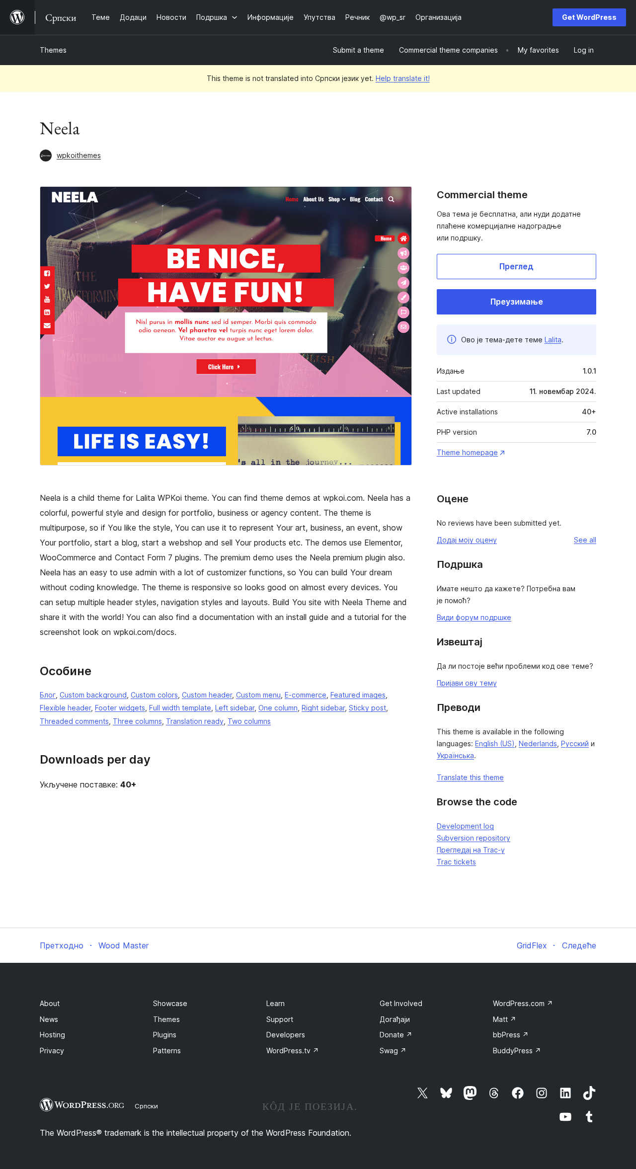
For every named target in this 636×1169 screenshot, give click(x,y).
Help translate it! (403, 78)
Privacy (52, 1050)
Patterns (167, 1050)
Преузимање (516, 302)
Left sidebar (234, 707)
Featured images (358, 695)
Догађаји (395, 1019)
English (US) (495, 743)
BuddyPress (517, 1050)
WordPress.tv (292, 1050)
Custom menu (258, 695)
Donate (396, 1034)
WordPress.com (523, 1003)
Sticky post (367, 707)
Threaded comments (74, 721)
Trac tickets (456, 861)
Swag (393, 1050)
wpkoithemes (79, 155)
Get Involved (401, 1003)
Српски (146, 1106)
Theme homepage (467, 452)
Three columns (137, 721)
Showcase (170, 1003)
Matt (504, 1019)
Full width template (180, 707)
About (50, 1003)
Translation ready (195, 721)
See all (585, 540)
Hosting (52, 1034)
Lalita (553, 339)
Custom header (207, 695)
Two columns (249, 721)
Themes (53, 50)
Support (279, 1019)
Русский (575, 743)
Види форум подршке (474, 617)
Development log (465, 826)
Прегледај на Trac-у (471, 850)
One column (278, 707)
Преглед (516, 266)
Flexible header (65, 707)
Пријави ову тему (467, 683)
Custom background (93, 695)
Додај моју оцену (467, 540)
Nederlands (538, 743)
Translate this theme (470, 777)
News (49, 1019)
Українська (455, 755)
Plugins (164, 1034)
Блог (48, 695)
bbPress (511, 1034)
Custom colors (154, 695)
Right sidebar (323, 707)
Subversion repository (473, 838)
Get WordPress (589, 17)
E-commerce (305, 695)
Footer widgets (120, 707)
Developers (285, 1034)
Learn (275, 1003)
